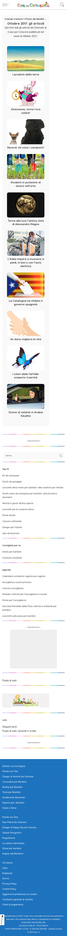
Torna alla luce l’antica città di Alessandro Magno (26, 222)
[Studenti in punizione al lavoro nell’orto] (25, 166)
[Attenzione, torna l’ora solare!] (25, 93)
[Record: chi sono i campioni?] (25, 131)
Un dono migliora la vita (25, 339)
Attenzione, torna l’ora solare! (25, 111)
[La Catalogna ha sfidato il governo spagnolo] (25, 285)
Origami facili (9, 726)
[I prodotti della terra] (25, 58)
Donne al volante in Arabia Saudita (26, 414)
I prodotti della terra (25, 74)
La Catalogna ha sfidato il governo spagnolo (26, 302)
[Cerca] (61, 4)
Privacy (1, 920)
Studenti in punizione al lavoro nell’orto (26, 184)
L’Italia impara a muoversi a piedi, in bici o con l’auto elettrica (26, 262)
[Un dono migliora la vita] (25, 323)
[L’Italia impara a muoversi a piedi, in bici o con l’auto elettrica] (25, 243)
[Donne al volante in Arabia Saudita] (25, 396)
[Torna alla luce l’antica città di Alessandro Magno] (25, 205)
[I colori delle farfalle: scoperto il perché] (25, 358)
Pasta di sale (9, 680)
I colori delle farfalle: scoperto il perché (25, 375)
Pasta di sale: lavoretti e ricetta (19, 731)
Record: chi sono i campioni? (25, 147)
